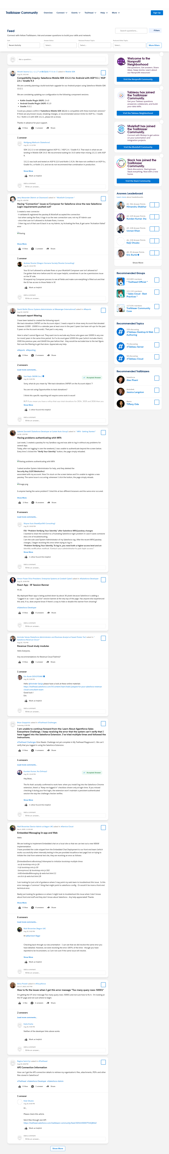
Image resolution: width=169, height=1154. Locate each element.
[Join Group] (157, 280)
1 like (25, 1003)
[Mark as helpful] (26, 410)
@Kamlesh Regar (33, 936)
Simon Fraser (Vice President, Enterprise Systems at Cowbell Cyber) (44, 578)
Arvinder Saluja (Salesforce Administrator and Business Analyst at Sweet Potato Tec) (51, 637)
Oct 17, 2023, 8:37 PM (24, 986)
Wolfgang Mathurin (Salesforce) (37, 142)
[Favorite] (103, 73)
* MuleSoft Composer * (65, 197)
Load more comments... (27, 370)
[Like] (19, 502)
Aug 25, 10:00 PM (23, 581)
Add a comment (30, 183)
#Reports (87, 309)
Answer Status (48, 40)
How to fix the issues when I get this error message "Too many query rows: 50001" (60, 990)
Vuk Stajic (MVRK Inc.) (33, 376)
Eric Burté (132, 254)
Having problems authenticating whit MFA (39, 437)
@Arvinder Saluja (36, 683)
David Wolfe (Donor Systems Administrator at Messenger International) (46, 309)
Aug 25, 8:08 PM (22, 1064)
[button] (138, 79)
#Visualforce (40, 984)
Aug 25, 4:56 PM (22, 200)
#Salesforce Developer (89, 578)
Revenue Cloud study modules (33, 646)
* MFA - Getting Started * (86, 431)
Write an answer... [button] (32, 187)
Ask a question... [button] (25, 59)
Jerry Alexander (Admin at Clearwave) (32, 197)
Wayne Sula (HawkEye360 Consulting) (39, 523)
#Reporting (31, 350)
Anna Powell (22, 984)
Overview (48, 12)
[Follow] (152, 205)
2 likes (25, 502)
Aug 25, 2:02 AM (22, 74)
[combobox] (23, 43)
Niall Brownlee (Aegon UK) (35, 928)
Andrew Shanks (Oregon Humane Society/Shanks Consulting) (49, 263)
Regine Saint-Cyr (24, 1061)
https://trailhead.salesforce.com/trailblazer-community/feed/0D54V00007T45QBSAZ (60, 1123)
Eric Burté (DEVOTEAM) (33, 676)
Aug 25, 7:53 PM (22, 642)
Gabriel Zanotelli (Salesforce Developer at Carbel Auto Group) (42, 431)
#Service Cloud (67, 826)
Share (50, 128)
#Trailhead (42, 1061)
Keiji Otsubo (29, 1101)
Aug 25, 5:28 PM (22, 312)
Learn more (121, 197)
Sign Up (157, 12)
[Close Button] (161, 54)
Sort (8, 40)
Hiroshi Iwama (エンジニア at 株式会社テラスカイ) (37, 72)
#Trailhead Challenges (47, 722)
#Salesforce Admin (55, 1081)
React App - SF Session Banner (33, 584)
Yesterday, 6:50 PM (23, 725)
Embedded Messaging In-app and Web (37, 832)
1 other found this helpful (40, 410)
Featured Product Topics (87, 40)
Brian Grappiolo (23, 722)
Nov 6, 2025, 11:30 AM (25, 829)
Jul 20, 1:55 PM (22, 434)
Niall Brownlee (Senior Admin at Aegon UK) (35, 826)
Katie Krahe (28, 1024)
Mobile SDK (70, 72)
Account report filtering (29, 315)
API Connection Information (32, 1067)
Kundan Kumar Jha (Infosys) (35, 771)
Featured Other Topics (120, 40)
